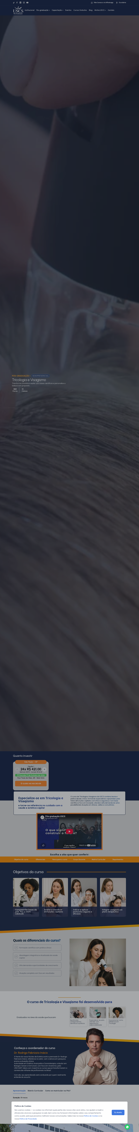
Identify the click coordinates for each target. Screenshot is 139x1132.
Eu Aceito (118, 1112)
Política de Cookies (91, 1116)
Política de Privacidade (28, 1119)
